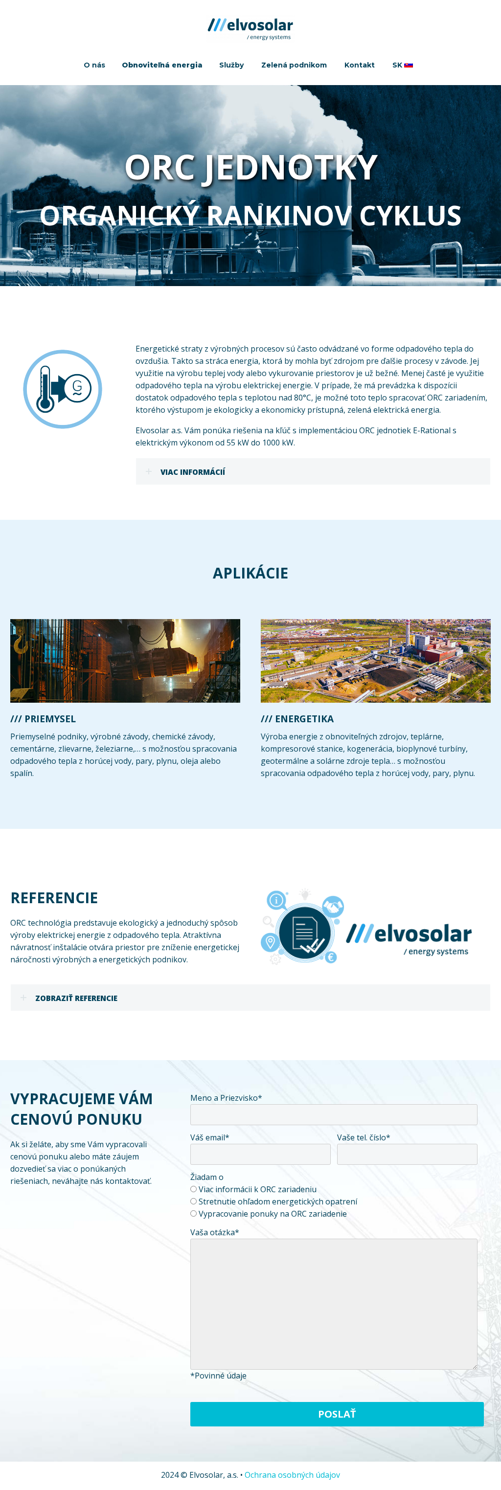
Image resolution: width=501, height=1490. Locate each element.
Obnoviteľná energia (162, 65)
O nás (94, 65)
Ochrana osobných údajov (292, 1474)
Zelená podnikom (294, 65)
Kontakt (359, 65)
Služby (231, 65)
